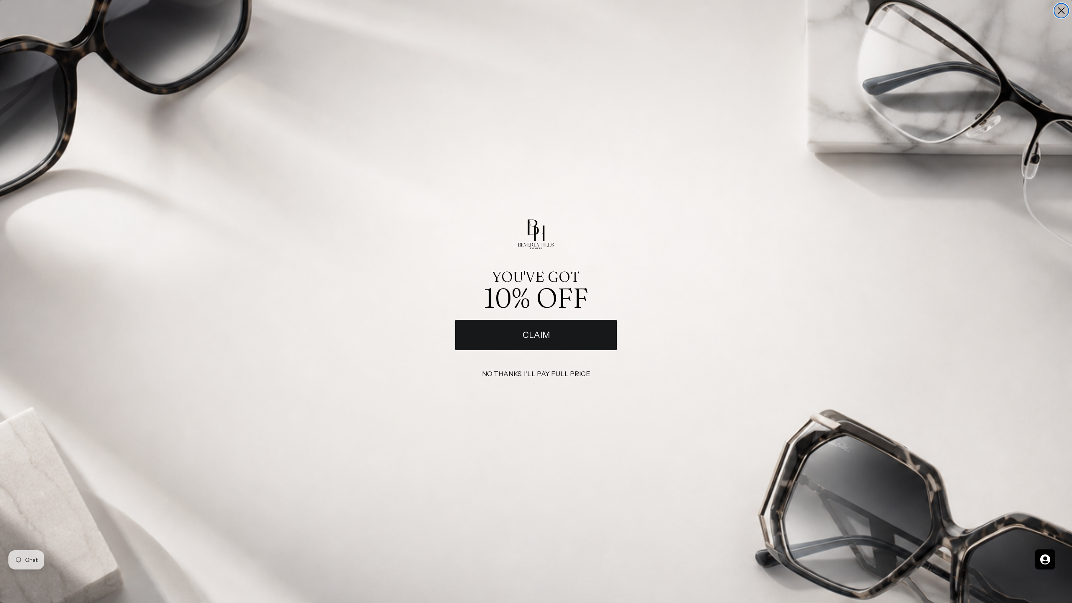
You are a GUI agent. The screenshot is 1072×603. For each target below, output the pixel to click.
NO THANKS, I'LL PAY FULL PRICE (536, 373)
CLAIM (536, 335)
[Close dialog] (1061, 10)
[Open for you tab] (1045, 559)
